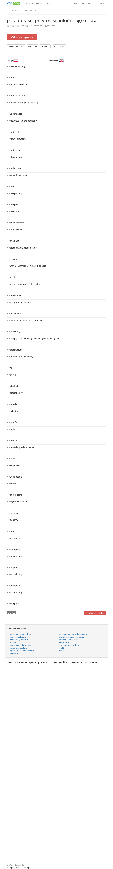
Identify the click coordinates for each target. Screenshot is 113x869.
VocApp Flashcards (15, 864)
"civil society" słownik (19, 639)
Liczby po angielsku (18, 647)
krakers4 (51, 25)
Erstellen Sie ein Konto (83, 3)
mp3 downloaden (16, 46)
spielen (46, 46)
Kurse (49, 3)
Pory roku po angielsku (69, 639)
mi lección (14, 653)
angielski (11, 612)
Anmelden (101, 3)
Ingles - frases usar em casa (22, 650)
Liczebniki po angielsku (69, 645)
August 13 (63, 650)
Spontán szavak (17, 642)
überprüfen (60, 46)
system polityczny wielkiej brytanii (73, 634)
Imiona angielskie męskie (21, 645)
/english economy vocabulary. (71, 636)
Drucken (33, 46)
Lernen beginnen (23, 37)
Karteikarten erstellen (33, 3)
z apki (61, 647)
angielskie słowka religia (20, 634)
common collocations (19, 636)
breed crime (64, 642)
